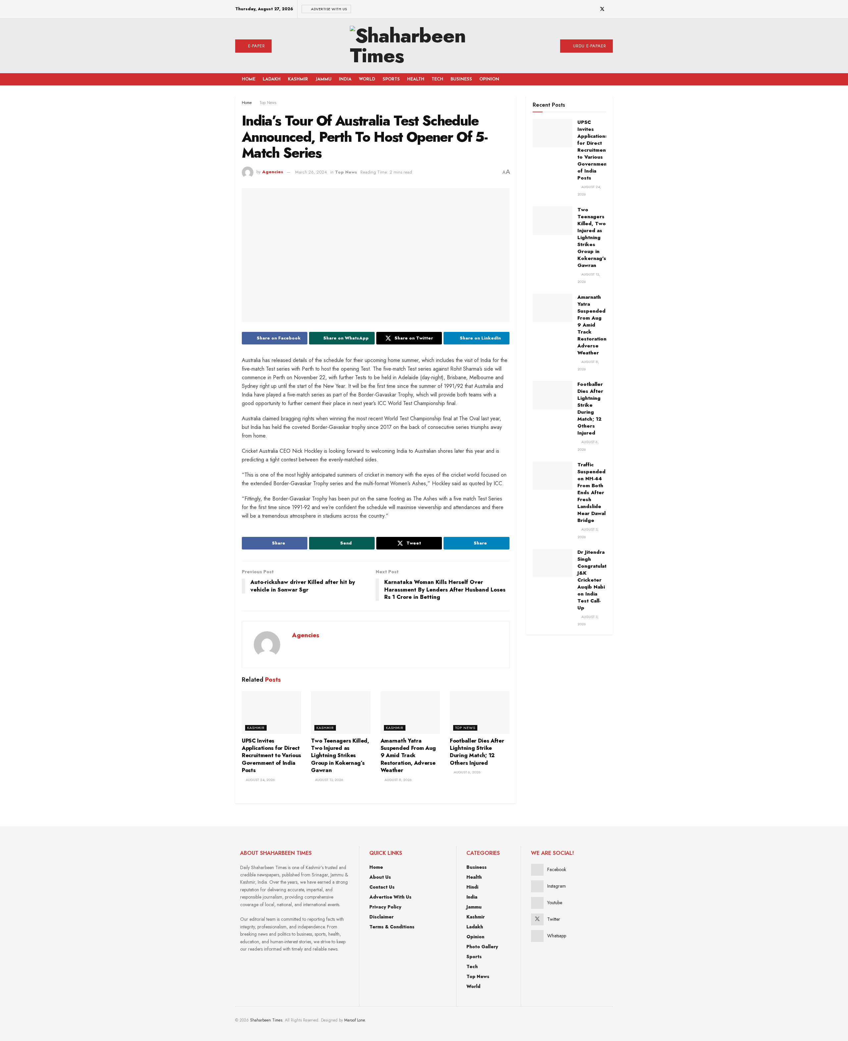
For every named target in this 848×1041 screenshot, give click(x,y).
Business (461, 79)
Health (415, 79)
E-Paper (255, 46)
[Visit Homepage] (416, 46)
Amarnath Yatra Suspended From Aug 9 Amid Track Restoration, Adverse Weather (408, 755)
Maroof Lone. (355, 1020)
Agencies (272, 172)
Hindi (472, 887)
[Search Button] (601, 79)
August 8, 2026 (398, 779)
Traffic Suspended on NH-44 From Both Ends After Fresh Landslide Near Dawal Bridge (591, 492)
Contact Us (382, 887)
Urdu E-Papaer (588, 46)
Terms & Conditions (391, 926)
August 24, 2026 (260, 779)
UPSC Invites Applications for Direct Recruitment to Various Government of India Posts (271, 755)
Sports (391, 79)
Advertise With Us (328, 9)
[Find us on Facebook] (577, 9)
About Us (380, 877)
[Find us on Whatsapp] (611, 9)
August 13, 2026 (328, 779)
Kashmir (298, 79)
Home (248, 79)
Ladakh (272, 79)
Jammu (323, 79)
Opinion (489, 79)
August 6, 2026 (467, 772)
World (367, 79)
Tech (437, 79)
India (345, 79)
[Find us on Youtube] (593, 9)
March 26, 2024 (311, 172)
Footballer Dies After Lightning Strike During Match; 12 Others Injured (477, 752)
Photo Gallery (482, 946)
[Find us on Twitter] (602, 9)
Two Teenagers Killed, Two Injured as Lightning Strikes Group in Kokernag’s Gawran (340, 755)
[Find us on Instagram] (585, 9)
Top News (267, 103)
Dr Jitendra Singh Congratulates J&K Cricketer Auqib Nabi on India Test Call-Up (594, 579)
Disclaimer (381, 916)
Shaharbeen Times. (267, 1020)
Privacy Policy (385, 907)
